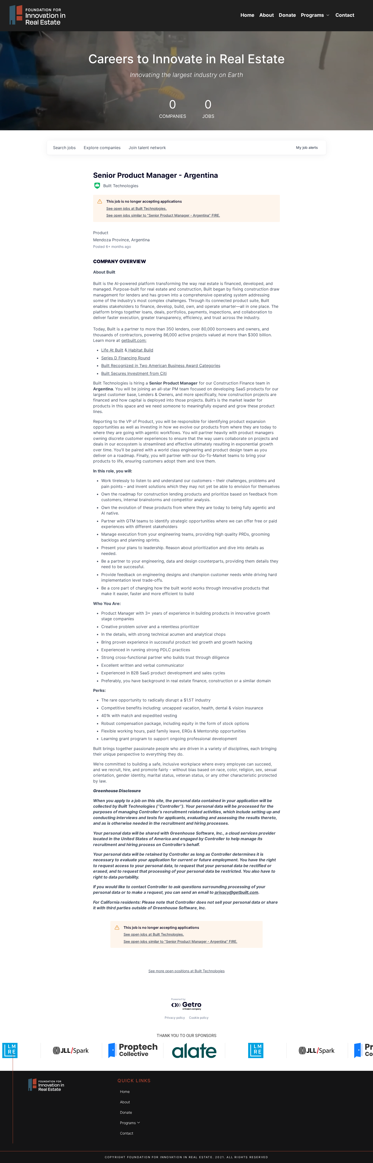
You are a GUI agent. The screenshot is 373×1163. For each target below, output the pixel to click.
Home (247, 15)
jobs (64, 147)
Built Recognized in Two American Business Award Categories (160, 365)
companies (102, 147)
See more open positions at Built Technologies (186, 971)
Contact (344, 15)
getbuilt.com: (133, 340)
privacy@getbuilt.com (236, 892)
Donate (287, 15)
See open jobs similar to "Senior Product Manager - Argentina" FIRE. (163, 215)
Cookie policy (199, 1017)
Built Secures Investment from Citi (134, 373)
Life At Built (112, 350)
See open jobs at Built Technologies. (136, 208)
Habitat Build (140, 350)
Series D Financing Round (125, 357)
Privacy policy (175, 1017)
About (266, 15)
